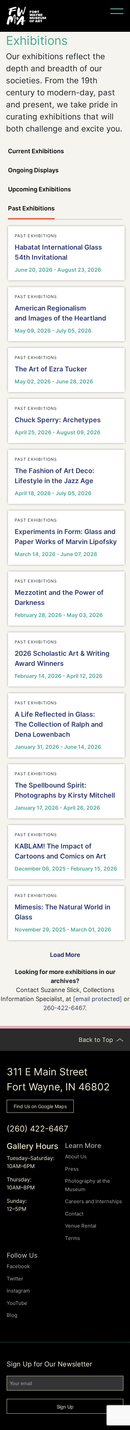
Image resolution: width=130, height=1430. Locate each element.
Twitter (15, 1278)
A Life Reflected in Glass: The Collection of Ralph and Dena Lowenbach (59, 724)
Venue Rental (80, 1226)
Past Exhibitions (31, 208)
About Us (76, 1156)
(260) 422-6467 (37, 1129)
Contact (74, 1214)
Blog (12, 1315)
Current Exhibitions (36, 151)
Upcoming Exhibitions (39, 189)
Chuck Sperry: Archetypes (58, 420)
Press (72, 1169)
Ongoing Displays (33, 170)
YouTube (17, 1303)
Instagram (18, 1290)
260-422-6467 (64, 1007)
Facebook (18, 1266)
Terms (72, 1238)
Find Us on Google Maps (40, 1106)
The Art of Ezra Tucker (51, 369)
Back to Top (97, 1039)
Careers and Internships (93, 1201)
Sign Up (65, 1406)
